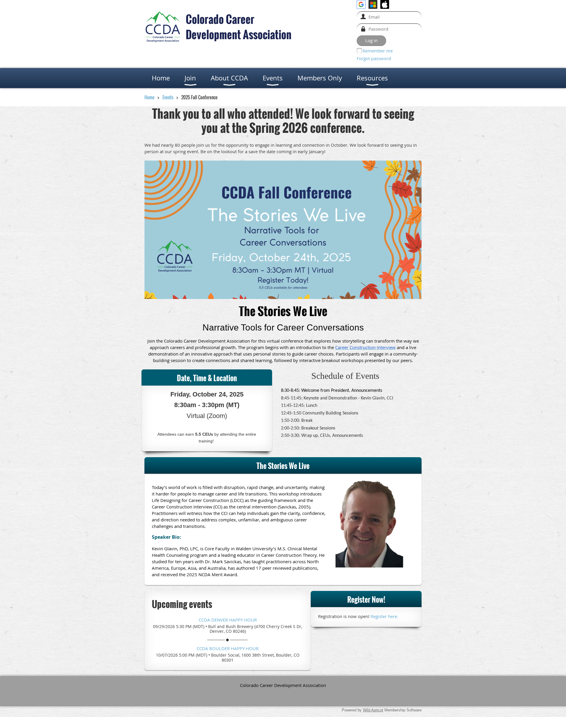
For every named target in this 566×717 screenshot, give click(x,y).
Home (149, 97)
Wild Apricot (373, 710)
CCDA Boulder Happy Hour (228, 648)
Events (167, 97)
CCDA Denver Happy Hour (228, 620)
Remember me (378, 51)
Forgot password (374, 58)
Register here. (384, 616)
